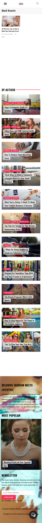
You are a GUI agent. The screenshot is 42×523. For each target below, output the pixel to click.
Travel (15, 340)
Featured (7, 340)
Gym (13, 103)
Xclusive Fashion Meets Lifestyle (15, 509)
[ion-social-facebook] (14, 518)
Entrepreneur (17, 171)
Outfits (14, 127)
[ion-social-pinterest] (27, 518)
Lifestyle (7, 245)
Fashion (6, 127)
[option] (21, 444)
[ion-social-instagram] (23, 518)
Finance (15, 150)
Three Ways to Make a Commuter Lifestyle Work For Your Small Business (18, 178)
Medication (20, 103)
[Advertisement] (21, 59)
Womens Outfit (23, 222)
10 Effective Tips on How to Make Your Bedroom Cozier (10, 30)
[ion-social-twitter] (18, 518)
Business (7, 150)
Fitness (6, 103)
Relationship (8, 293)
